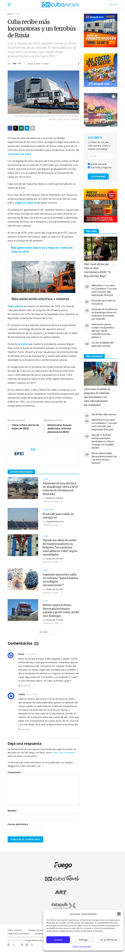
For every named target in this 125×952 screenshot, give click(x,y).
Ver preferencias (108, 939)
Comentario (15, 772)
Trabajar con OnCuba (37, 930)
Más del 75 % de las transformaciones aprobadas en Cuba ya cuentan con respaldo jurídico (102, 441)
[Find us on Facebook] (8, 945)
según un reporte (25, 202)
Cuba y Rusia (15, 306)
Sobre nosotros (15, 930)
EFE (19, 63)
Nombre (13, 810)
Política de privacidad (82, 946)
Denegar (83, 939)
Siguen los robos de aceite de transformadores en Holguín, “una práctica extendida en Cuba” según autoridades (60, 547)
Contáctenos (41, 933)
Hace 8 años (32, 654)
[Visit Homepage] (60, 5)
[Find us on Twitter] (13, 945)
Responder (25, 686)
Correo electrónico (19, 824)
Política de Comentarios (64, 752)
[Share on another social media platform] (32, 128)
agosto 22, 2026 (51, 623)
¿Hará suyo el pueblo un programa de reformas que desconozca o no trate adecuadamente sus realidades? (97, 397)
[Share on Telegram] (27, 128)
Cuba (17, 14)
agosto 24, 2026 (51, 501)
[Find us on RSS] (32, 945)
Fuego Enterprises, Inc (35, 940)
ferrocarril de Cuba (19, 154)
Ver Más (43, 632)
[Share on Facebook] (10, 128)
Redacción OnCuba (54, 498)
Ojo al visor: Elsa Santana (104, 414)
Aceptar (58, 939)
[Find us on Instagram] (22, 945)
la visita (23, 344)
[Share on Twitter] (15, 128)
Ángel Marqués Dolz (55, 521)
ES (111, 4)
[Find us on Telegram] (27, 945)
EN (115, 4)
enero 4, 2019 (34, 63)
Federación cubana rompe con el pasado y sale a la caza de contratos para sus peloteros (102, 331)
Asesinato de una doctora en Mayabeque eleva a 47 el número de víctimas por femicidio (60, 488)
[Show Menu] (9, 4)
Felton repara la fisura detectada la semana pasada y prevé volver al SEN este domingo (61, 610)
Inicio (10, 14)
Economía (48, 510)
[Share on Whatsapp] (21, 128)
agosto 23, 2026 (51, 592)
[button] (118, 913)
